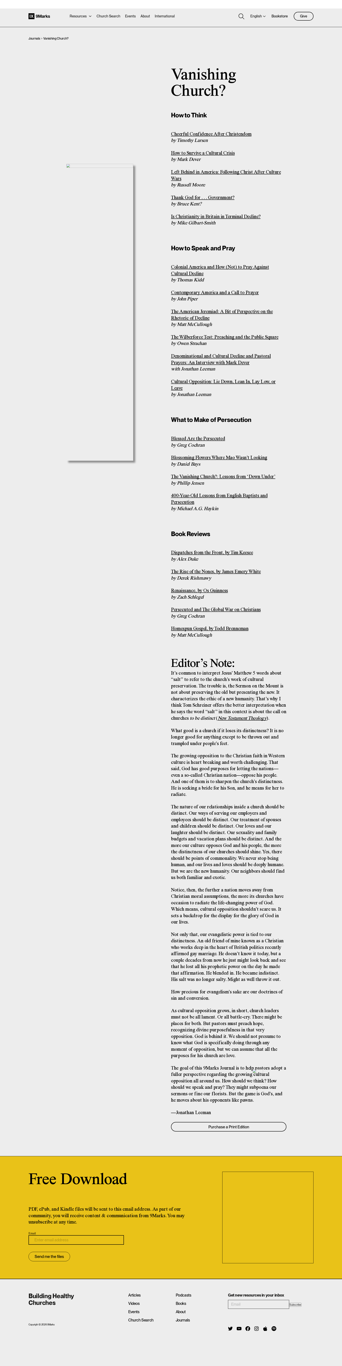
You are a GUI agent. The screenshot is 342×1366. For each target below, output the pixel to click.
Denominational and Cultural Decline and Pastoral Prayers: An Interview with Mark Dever (221, 359)
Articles (134, 1295)
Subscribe (295, 1304)
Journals (34, 38)
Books (181, 1303)
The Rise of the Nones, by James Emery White (216, 571)
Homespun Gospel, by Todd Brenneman (209, 628)
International (165, 16)
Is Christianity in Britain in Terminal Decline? (216, 216)
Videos (134, 1303)
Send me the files (49, 1256)
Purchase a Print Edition (228, 1127)
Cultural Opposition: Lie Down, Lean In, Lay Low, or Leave (223, 385)
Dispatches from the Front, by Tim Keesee (212, 552)
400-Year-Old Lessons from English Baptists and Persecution (219, 499)
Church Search (108, 16)
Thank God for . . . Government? (203, 197)
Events (130, 16)
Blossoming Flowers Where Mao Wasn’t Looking (219, 457)
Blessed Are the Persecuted (198, 438)
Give (303, 16)
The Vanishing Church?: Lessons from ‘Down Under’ (223, 476)
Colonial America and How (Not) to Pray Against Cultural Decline (220, 270)
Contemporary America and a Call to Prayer (215, 292)
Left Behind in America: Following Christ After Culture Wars (226, 175)
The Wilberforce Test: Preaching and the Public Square (224, 337)
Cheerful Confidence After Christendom (211, 134)
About (145, 16)
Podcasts (183, 1295)
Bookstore (280, 16)
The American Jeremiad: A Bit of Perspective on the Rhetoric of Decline (222, 315)
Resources (78, 16)
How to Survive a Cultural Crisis (203, 153)
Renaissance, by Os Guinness (199, 590)
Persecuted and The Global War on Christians (216, 609)
